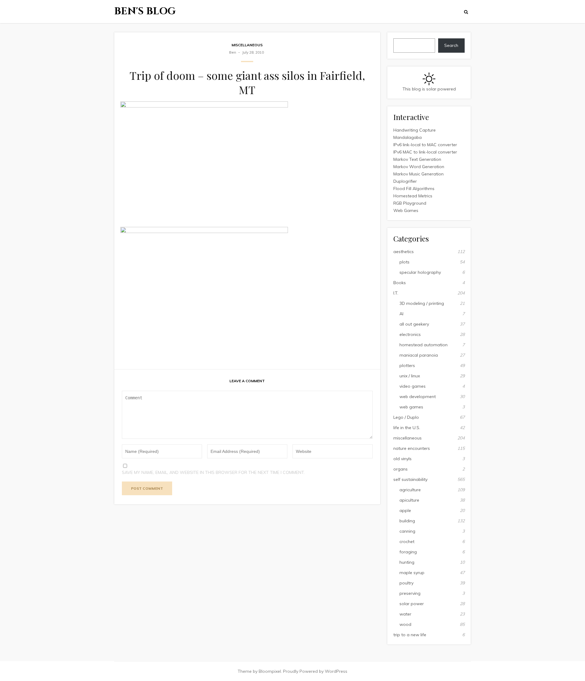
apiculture (409, 500)
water (405, 614)
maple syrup (411, 572)
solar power (411, 603)
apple (405, 510)
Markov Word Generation (418, 166)
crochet (406, 541)
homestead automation (423, 345)
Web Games (405, 210)
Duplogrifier (405, 181)
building (407, 521)
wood (405, 624)
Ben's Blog (145, 11)
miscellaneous (247, 45)
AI (401, 313)
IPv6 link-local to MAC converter (425, 144)
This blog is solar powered (429, 89)
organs (400, 469)
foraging (408, 552)
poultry (406, 583)
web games (411, 407)
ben (232, 52)
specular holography (420, 272)
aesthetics (403, 251)
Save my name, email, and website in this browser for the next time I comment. (213, 472)
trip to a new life (409, 634)
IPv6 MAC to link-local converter (425, 152)
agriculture (410, 489)
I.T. (395, 293)
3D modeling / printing (421, 303)
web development (417, 396)
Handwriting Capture (414, 130)
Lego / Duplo (406, 417)
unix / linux (409, 376)
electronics (410, 334)
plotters (407, 365)
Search (451, 45)
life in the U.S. (406, 427)
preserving (409, 593)
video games (412, 386)
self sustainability (410, 479)
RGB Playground (409, 203)
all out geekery (414, 324)
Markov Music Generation (418, 174)
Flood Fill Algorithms (413, 188)
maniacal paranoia (418, 355)
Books (399, 282)
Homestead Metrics (412, 196)
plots (404, 262)
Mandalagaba (407, 137)
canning (407, 531)
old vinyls (402, 458)
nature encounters (411, 448)
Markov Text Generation (417, 159)
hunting (406, 562)
